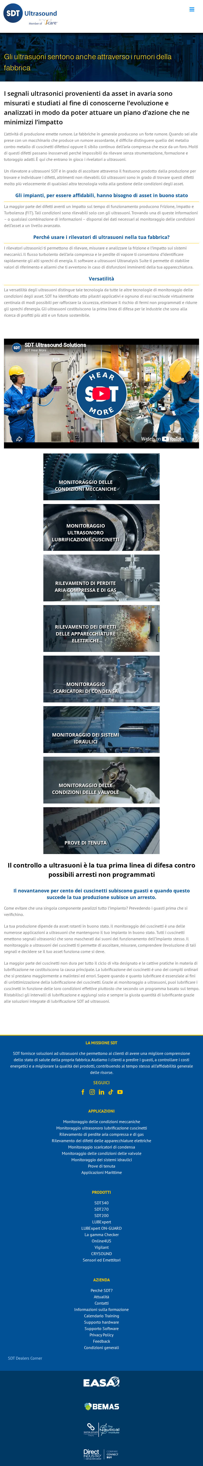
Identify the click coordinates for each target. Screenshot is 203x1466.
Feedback (101, 1341)
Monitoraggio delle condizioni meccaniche (101, 1121)
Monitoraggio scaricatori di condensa (101, 1147)
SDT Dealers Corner (25, 1358)
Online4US (101, 1240)
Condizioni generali (101, 1347)
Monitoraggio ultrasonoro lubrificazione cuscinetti (101, 1128)
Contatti (102, 1303)
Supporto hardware (101, 1322)
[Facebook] (83, 1092)
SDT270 (101, 1209)
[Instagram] (92, 1092)
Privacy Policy (101, 1334)
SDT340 (101, 1202)
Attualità (101, 1296)
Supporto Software (102, 1328)
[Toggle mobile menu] (192, 9)
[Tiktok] (110, 1092)
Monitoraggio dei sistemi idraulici (101, 1159)
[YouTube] (120, 1092)
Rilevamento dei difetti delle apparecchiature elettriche (101, 1140)
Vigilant (102, 1247)
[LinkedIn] (101, 1092)
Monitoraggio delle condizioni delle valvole (101, 1153)
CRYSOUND (101, 1253)
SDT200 (101, 1215)
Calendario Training (101, 1315)
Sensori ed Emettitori (102, 1260)
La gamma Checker (102, 1234)
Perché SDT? (102, 1290)
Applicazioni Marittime (101, 1172)
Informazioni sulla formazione (101, 1309)
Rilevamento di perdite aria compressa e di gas (101, 1134)
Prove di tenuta (101, 1166)
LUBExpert (101, 1221)
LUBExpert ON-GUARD (101, 1228)
